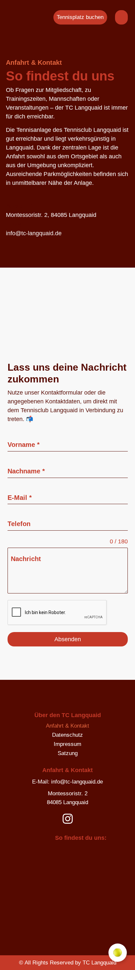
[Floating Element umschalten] (117, 953)
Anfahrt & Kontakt (67, 726)
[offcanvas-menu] (121, 17)
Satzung (68, 753)
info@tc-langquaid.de (34, 233)
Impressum (67, 744)
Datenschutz (67, 735)
